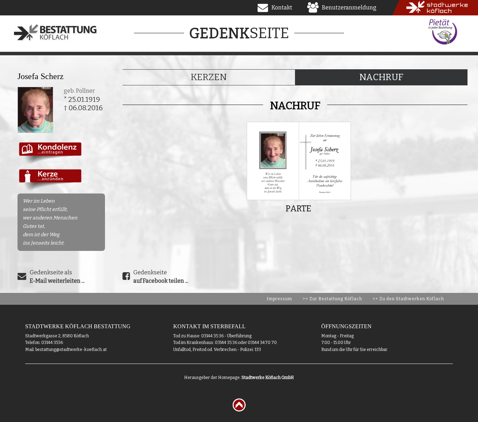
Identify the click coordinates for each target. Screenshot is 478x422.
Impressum (279, 298)
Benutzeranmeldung (349, 7)
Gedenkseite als (57, 276)
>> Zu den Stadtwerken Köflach (408, 298)
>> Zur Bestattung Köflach (332, 298)
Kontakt (282, 7)
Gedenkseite (160, 276)
